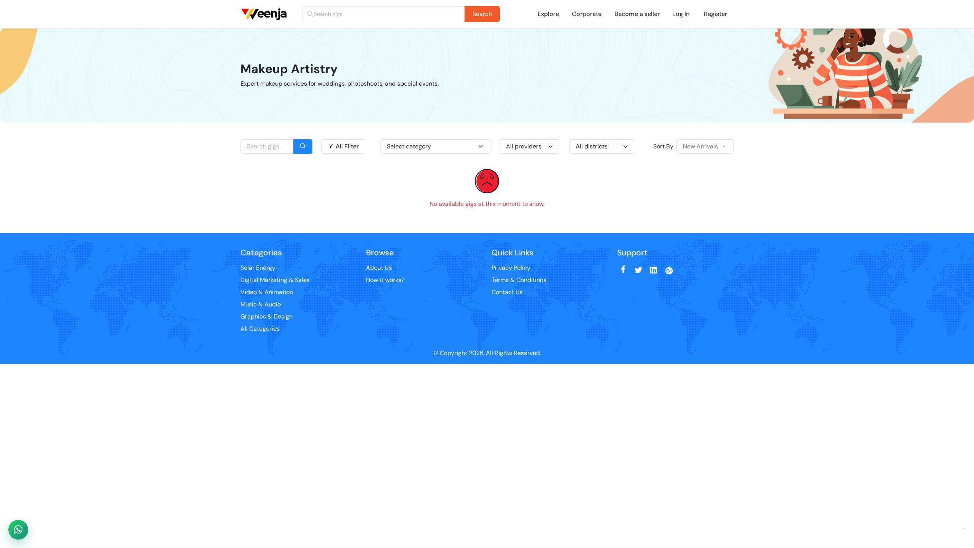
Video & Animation (266, 292)
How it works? (385, 280)
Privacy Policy (511, 268)
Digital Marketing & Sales (275, 280)
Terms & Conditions (519, 280)
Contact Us (507, 292)
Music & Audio (260, 304)
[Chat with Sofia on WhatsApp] (18, 530)
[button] (705, 146)
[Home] (265, 6)
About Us (379, 268)
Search (482, 14)
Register (715, 14)
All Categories (260, 329)
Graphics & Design (266, 316)
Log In (680, 14)
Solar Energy (257, 268)
